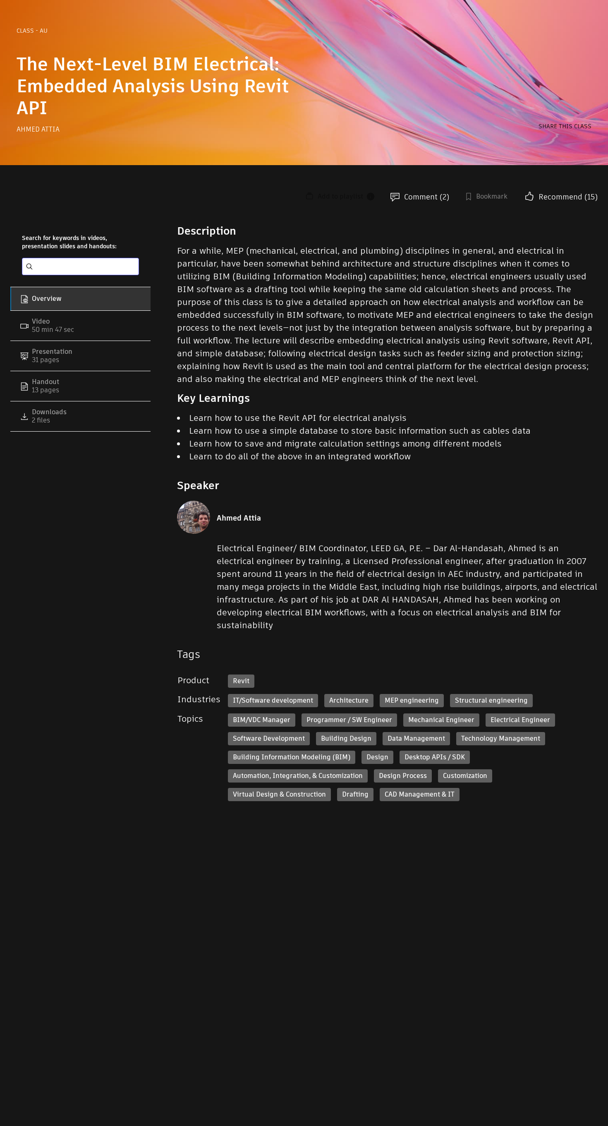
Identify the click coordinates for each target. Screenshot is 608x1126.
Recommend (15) (568, 197)
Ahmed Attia (38, 129)
